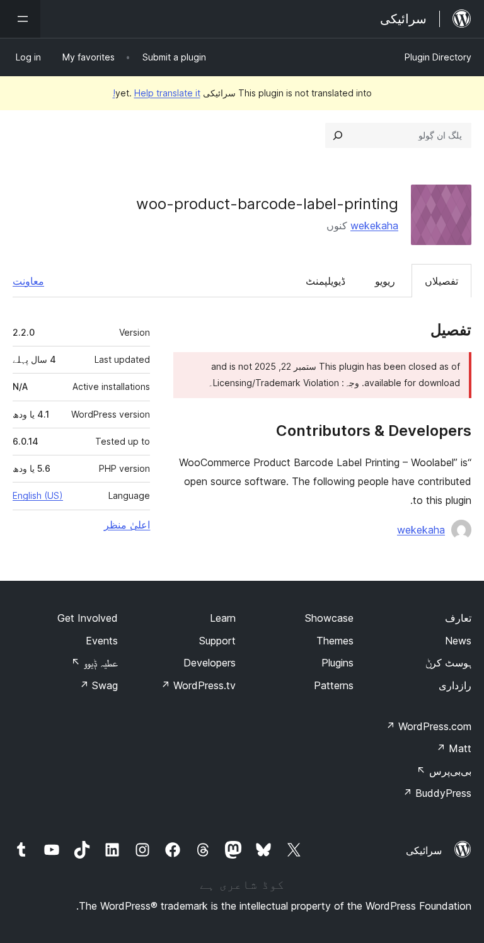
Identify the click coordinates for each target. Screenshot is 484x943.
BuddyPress (437, 793)
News (458, 640)
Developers (209, 662)
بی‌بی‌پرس (444, 771)
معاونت (28, 281)
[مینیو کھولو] (20, 19)
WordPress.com (428, 726)
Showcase (329, 618)
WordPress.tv (198, 685)
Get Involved (87, 618)
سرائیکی (424, 850)
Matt (453, 748)
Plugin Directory (438, 57)
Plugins (337, 662)
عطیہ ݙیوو (94, 662)
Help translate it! (156, 93)
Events (102, 640)
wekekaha (374, 225)
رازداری (455, 685)
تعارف (458, 618)
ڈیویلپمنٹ (325, 281)
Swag (98, 685)
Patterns (334, 685)
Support (217, 640)
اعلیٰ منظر (127, 524)
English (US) (38, 495)
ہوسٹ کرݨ (448, 662)
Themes (335, 640)
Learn (223, 618)
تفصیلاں (441, 281)
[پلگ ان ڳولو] (337, 135)
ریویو (385, 281)
